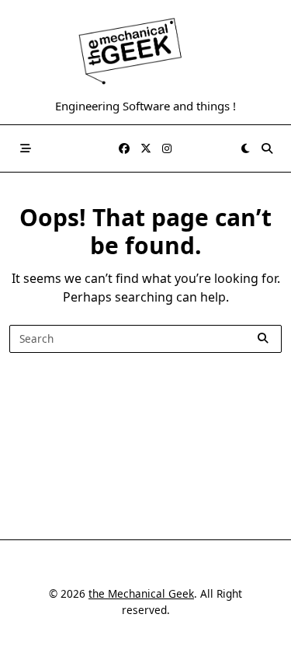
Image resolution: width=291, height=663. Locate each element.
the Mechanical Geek (141, 593)
